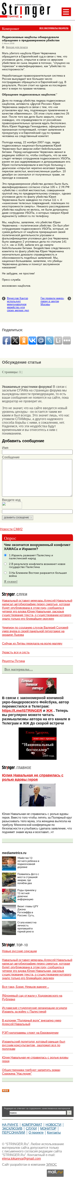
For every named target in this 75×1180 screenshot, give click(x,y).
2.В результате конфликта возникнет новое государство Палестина (37, 565)
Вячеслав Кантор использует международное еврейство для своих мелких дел (18, 304)
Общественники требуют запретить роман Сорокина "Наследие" (31, 1071)
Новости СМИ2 (11, 529)
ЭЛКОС (51, 1164)
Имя (5, 447)
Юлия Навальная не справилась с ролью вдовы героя (32, 777)
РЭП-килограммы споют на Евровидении (30, 1032)
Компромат (32, 1124)
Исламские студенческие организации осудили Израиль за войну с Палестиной (34, 1009)
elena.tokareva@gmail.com (21, 1158)
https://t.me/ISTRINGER (22, 711)
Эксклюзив (12, 1128)
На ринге (10, 1124)
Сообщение (11, 457)
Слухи (31, 1128)
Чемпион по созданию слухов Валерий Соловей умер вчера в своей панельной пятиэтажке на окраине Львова (35, 631)
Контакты (54, 1132)
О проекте (36, 1132)
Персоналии (13, 1132)
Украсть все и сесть (16, 652)
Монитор (48, 1128)
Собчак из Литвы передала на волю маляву (32, 643)
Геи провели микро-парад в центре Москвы (52, 301)
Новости (53, 1124)
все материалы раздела (53, 28)
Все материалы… (18, 669)
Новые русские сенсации (19, 951)
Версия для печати (17, 47)
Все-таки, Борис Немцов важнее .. (25, 986)
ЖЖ (49, 711)
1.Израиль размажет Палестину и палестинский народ (31, 557)
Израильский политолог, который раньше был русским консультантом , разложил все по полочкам (33, 1045)
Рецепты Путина (13, 661)
